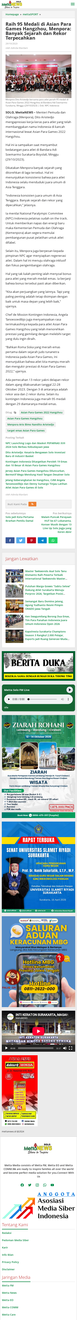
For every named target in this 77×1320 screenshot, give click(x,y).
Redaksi (6, 1233)
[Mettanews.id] (12, 4)
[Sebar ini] (10, 540)
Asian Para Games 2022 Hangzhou (41, 412)
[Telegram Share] (42, 540)
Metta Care (9, 1314)
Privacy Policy (10, 1262)
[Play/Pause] (69, 690)
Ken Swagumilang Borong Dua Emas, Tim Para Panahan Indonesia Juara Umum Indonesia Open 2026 (47, 620)
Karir (5, 1247)
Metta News (9, 1292)
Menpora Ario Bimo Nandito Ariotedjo (30, 424)
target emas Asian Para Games (26, 430)
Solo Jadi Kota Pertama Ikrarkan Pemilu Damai (20, 517)
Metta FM (8, 1285)
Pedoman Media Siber (15, 1240)
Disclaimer (8, 1269)
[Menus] (72, 4)
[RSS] (32, 504)
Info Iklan (7, 1254)
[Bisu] (65, 1048)
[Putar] (6, 1048)
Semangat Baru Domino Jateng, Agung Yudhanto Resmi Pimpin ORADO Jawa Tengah (44, 605)
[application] (38, 1031)
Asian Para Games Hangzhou (24, 418)
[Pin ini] (31, 540)
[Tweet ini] (20, 540)
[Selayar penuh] (70, 1048)
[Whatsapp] (53, 540)
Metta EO (7, 1300)
